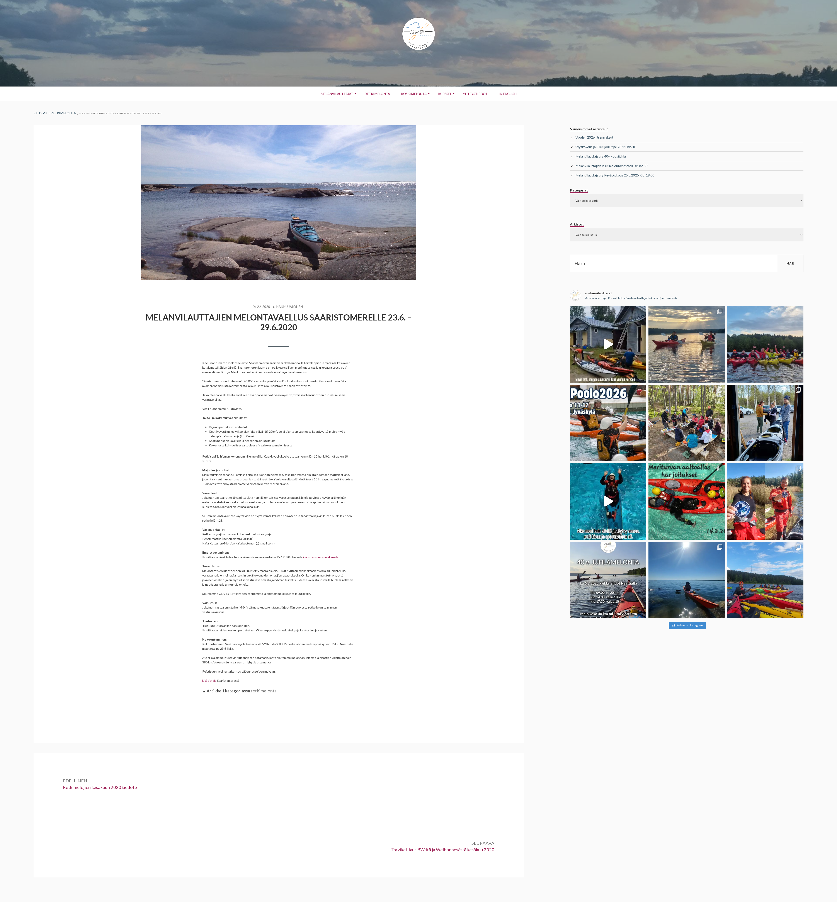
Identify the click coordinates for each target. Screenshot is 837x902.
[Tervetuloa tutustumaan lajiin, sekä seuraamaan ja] (608, 423)
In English (508, 94)
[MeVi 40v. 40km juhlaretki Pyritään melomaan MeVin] (608, 580)
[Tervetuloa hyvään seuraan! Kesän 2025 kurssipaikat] (765, 580)
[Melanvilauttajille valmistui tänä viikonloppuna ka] (765, 501)
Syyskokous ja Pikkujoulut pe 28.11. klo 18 (605, 147)
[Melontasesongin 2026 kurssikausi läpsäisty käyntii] (765, 344)
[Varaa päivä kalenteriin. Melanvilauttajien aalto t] (686, 501)
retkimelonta (264, 690)
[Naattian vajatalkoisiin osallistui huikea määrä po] (765, 423)
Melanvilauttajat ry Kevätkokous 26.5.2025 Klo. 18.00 (614, 175)
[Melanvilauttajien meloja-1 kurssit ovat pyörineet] (686, 344)
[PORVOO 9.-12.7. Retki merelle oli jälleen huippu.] (608, 344)
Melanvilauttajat (337, 94)
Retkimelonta (377, 94)
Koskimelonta (414, 94)
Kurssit (444, 94)
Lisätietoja (209, 680)
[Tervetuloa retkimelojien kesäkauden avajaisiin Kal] (686, 423)
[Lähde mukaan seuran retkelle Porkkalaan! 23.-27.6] (686, 580)
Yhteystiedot (475, 94)
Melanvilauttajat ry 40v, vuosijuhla (600, 156)
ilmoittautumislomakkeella (321, 557)
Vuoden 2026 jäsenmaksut (594, 137)
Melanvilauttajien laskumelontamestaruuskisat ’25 (611, 166)
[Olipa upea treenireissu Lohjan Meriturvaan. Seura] (608, 501)
